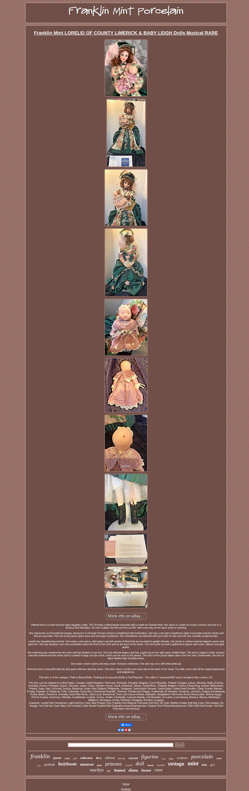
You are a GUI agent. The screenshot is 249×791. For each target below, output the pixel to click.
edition (110, 758)
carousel (133, 758)
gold (75, 758)
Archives (126, 789)
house (146, 770)
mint (193, 763)
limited (119, 770)
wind (67, 758)
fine (109, 771)
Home (126, 784)
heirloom (67, 763)
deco (99, 758)
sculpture (182, 758)
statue (219, 758)
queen (57, 758)
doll (140, 763)
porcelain (202, 756)
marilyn (96, 770)
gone (99, 765)
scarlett (161, 765)
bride (171, 759)
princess (113, 763)
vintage (176, 763)
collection (86, 758)
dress (164, 759)
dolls (39, 766)
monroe (87, 764)
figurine (149, 757)
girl (212, 764)
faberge (121, 758)
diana (133, 770)
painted (128, 765)
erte (204, 764)
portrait (49, 764)
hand (150, 765)
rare (158, 769)
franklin (40, 756)
